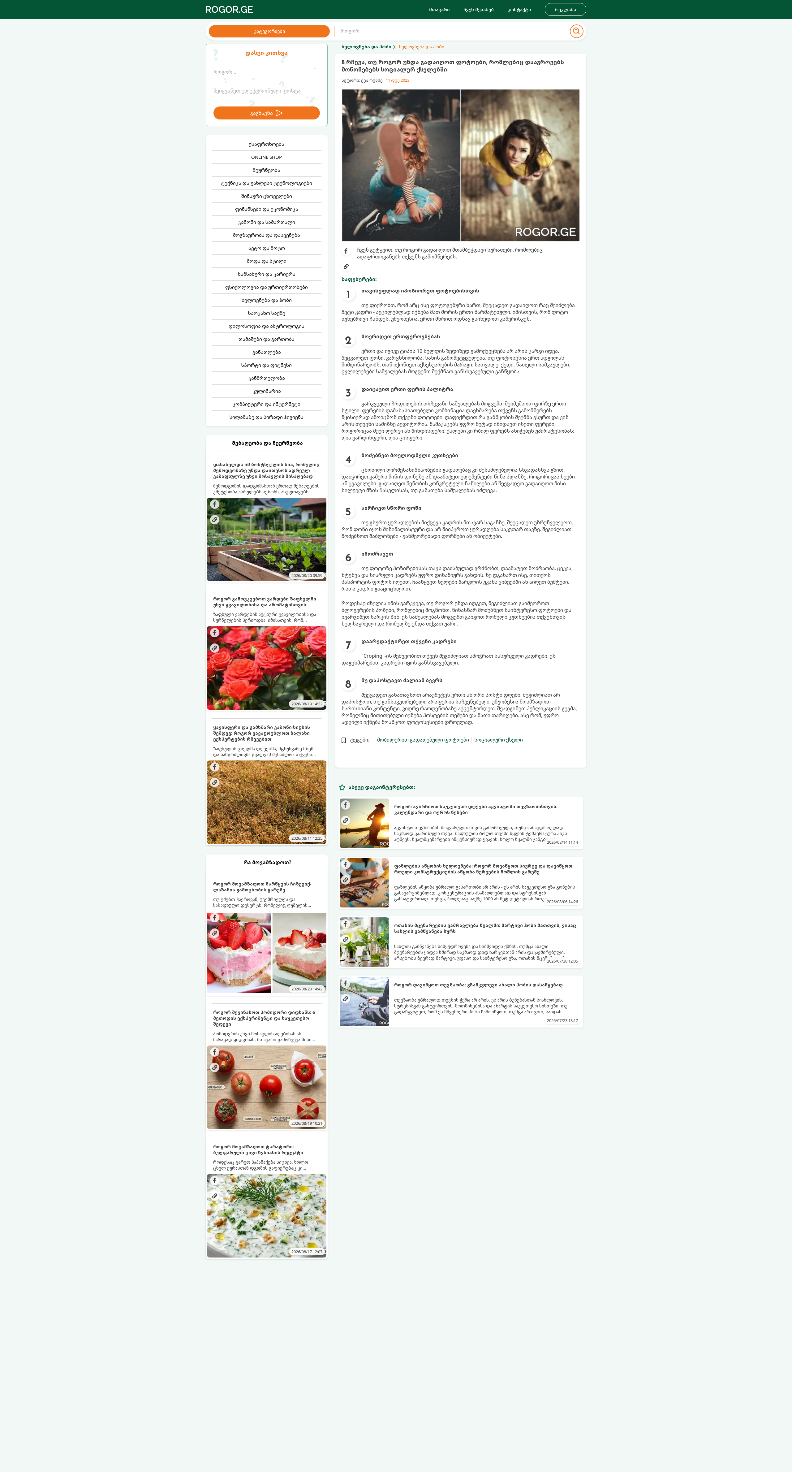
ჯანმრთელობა (266, 378)
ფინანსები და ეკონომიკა (266, 209)
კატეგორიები (269, 31)
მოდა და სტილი (266, 261)
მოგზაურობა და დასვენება (266, 235)
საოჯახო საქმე (266, 313)
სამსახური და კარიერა (266, 274)
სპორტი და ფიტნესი (266, 365)
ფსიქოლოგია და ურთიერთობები (266, 287)
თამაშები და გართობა (267, 339)
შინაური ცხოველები (266, 196)
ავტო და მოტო (266, 248)
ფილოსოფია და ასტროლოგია (266, 326)
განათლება (266, 352)
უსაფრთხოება (266, 144)
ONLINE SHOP (266, 157)
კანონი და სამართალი (266, 222)
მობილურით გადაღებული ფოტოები (423, 739)
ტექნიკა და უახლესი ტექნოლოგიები (266, 183)
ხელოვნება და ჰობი (267, 300)
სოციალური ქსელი (498, 739)
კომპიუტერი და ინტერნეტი (266, 404)
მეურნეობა (266, 170)
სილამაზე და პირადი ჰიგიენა (266, 417)
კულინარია (266, 391)
